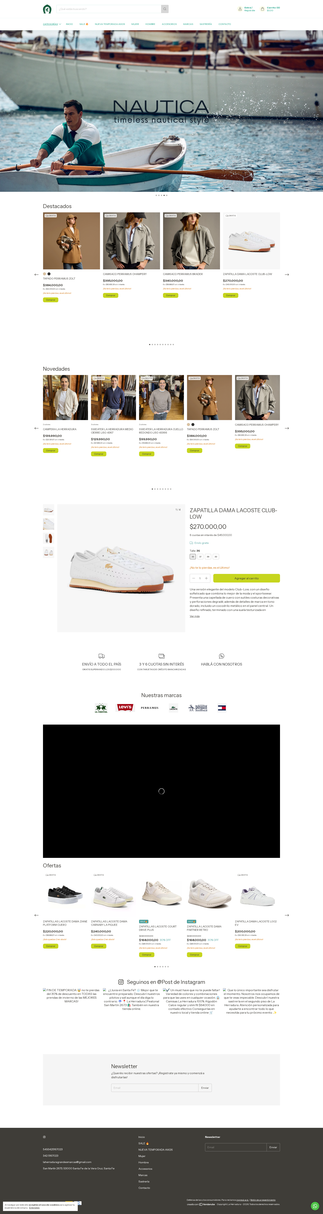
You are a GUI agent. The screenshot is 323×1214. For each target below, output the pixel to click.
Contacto (225, 24)
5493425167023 (53, 1149)
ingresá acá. (242, 1199)
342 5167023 (50, 1155)
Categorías (50, 24)
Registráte (249, 10)
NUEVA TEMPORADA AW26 (110, 24)
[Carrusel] (161, 111)
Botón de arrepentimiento (263, 1199)
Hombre (150, 24)
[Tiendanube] (201, 1205)
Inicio (69, 24)
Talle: (195, 550)
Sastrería (206, 24)
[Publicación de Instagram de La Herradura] (71, 1016)
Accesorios (169, 24)
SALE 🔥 (83, 24)
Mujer (135, 24)
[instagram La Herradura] (44, 1137)
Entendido (34, 1208)
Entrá (247, 7)
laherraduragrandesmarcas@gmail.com (67, 1162)
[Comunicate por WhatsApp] (315, 1206)
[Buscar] (165, 9)
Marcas (188, 24)
